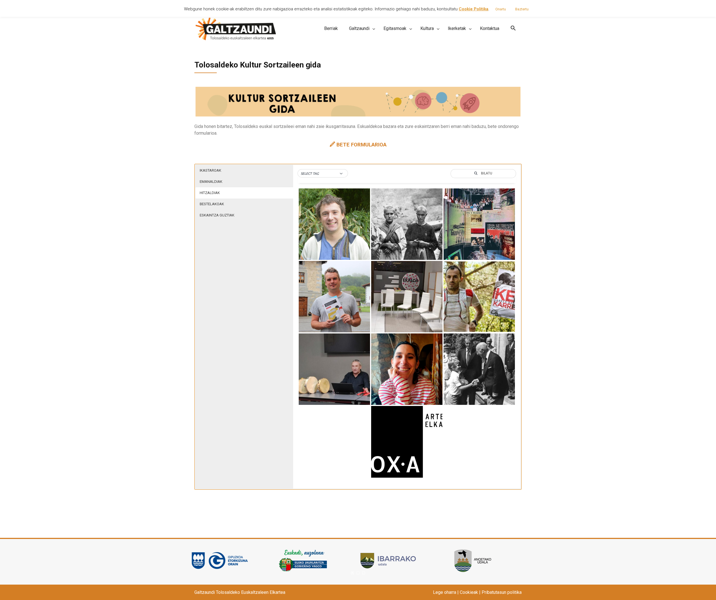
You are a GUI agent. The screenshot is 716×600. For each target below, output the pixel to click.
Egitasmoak (394, 28)
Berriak (331, 28)
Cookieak (469, 592)
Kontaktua (489, 28)
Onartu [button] (500, 9)
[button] (513, 28)
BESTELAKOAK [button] (212, 204)
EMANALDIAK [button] (211, 181)
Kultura (427, 28)
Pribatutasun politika (502, 592)
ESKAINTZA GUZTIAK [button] (217, 215)
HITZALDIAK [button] (210, 193)
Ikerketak (457, 28)
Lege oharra (444, 592)
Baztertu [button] (522, 9)
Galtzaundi (359, 28)
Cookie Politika (473, 8)
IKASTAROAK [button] (210, 170)
